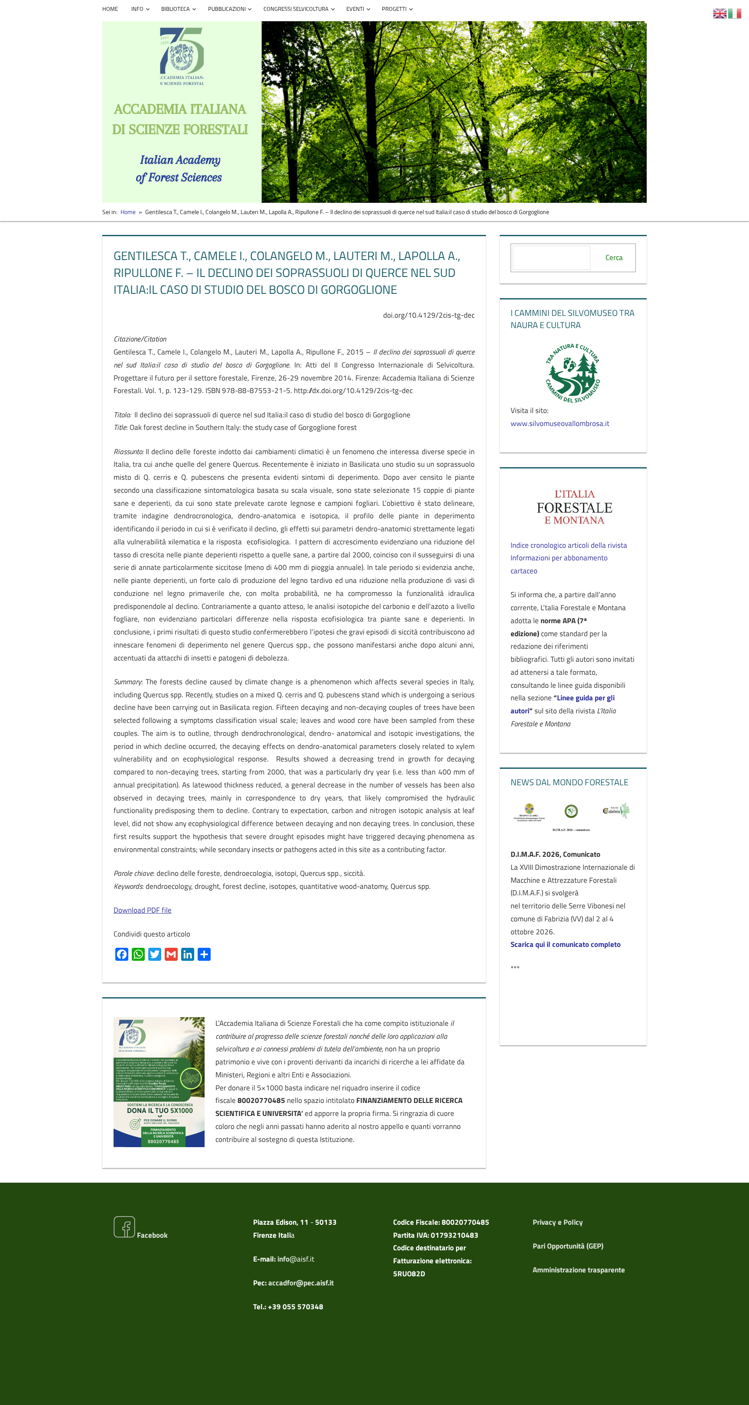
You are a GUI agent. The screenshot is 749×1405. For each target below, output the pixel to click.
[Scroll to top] (734, 1390)
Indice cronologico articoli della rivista (569, 545)
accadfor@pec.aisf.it (301, 1282)
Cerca (614, 257)
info (283, 1259)
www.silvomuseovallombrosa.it (560, 423)
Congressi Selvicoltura (296, 8)
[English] (720, 12)
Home (110, 8)
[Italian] (735, 12)
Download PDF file (143, 910)
